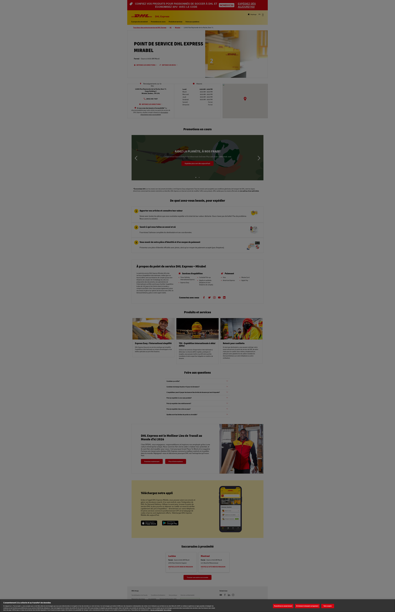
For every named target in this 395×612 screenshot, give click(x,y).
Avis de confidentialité (156, 610)
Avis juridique (167, 610)
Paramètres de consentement (283, 606)
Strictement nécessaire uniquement (307, 606)
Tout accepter (328, 606)
